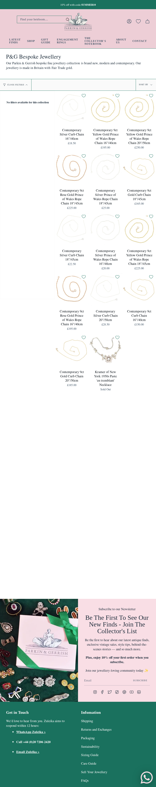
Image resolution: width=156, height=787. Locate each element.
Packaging (88, 738)
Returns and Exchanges (96, 729)
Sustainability (90, 746)
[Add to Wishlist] (84, 95)
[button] (31, 41)
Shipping (87, 720)
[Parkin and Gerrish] (78, 21)
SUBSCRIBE (140, 680)
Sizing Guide (90, 754)
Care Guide (88, 763)
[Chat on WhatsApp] (146, 777)
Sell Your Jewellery (94, 772)
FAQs (85, 780)
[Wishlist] (138, 21)
